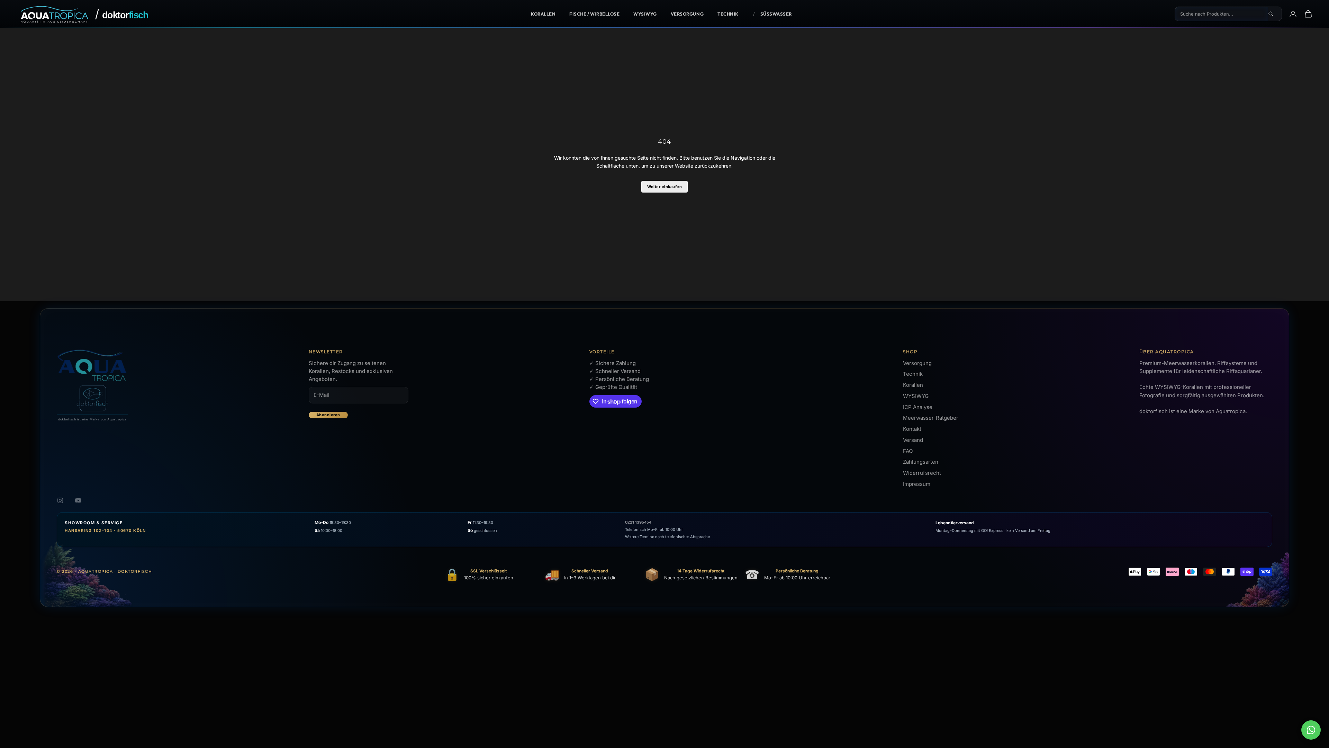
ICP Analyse (917, 407)
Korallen (543, 14)
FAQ (908, 451)
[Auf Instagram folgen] (60, 500)
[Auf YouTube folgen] (78, 500)
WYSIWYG (645, 14)
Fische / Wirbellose (594, 14)
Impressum (916, 484)
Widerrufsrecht (922, 473)
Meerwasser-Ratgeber (930, 418)
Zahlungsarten (920, 461)
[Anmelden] (1293, 14)
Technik (728, 14)
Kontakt (912, 429)
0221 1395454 (638, 522)
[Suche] (1275, 14)
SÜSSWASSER (776, 14)
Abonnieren (328, 414)
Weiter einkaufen (664, 186)
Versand (913, 440)
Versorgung (687, 14)
